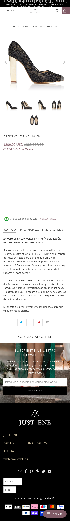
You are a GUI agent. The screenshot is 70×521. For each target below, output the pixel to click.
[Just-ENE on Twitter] (43, 471)
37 (7, 163)
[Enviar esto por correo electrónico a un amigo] (47, 322)
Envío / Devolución (52, 229)
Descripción (9, 229)
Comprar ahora (35, 185)
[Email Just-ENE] (20, 471)
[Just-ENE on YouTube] (49, 471)
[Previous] (6, 62)
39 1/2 (33, 163)
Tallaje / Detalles (29, 229)
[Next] (64, 62)
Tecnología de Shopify (43, 498)
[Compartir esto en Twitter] (21, 322)
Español (10, 481)
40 (42, 163)
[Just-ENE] (35, 10)
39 (23, 163)
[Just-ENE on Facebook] (26, 471)
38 (15, 163)
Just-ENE (27, 498)
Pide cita (57, 514)
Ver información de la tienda (20, 207)
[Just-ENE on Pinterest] (37, 471)
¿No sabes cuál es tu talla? (33, 218)
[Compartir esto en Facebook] (30, 322)
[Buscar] (57, 10)
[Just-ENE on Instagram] (31, 471)
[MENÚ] (2, 10)
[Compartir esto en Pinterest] (38, 322)
